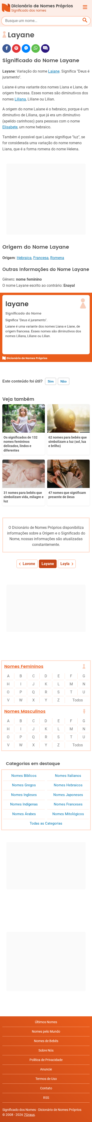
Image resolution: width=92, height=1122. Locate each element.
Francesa (41, 258)
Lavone (29, 563)
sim (51, 381)
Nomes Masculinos (25, 711)
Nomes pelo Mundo (46, 1031)
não (63, 381)
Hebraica (24, 258)
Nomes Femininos (23, 666)
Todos (77, 700)
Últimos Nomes (46, 1022)
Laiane (53, 71)
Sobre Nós (46, 1050)
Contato (46, 1088)
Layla (65, 563)
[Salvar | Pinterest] (16, 48)
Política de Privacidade (46, 1060)
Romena (57, 258)
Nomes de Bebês (46, 1041)
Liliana (20, 99)
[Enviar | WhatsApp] (35, 48)
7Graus (29, 1115)
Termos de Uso (46, 1079)
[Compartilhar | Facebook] (6, 48)
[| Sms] (45, 48)
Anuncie (46, 1069)
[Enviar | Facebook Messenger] (26, 48)
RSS (46, 1098)
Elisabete (9, 127)
